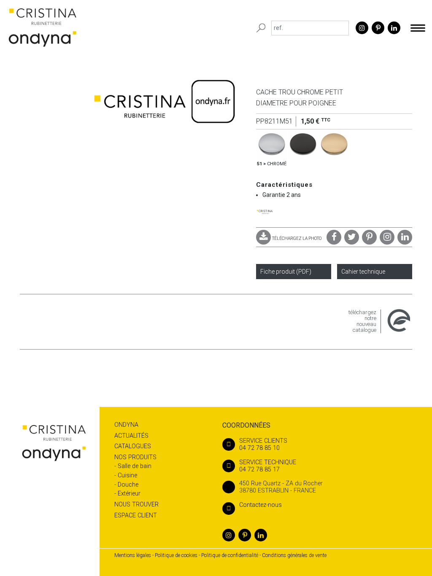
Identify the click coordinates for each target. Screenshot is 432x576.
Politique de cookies (176, 555)
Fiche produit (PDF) (285, 271)
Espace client (135, 515)
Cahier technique (363, 271)
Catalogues (132, 446)
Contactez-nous (260, 505)
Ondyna (126, 424)
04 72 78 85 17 (267, 466)
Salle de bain (134, 466)
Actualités (131, 435)
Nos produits (135, 457)
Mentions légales (132, 555)
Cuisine (127, 475)
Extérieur (129, 493)
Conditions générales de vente (294, 555)
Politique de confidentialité (229, 555)
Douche (128, 484)
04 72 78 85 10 (263, 444)
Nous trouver (136, 504)
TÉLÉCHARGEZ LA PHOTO (296, 238)
